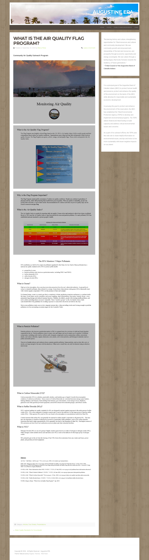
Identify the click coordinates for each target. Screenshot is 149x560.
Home (102, 27)
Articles (25, 524)
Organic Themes (34, 554)
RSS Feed (44, 554)
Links (136, 27)
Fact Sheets (32, 524)
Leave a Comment (89, 48)
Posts (109, 27)
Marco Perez (42, 48)
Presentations (41, 524)
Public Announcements (123, 27)
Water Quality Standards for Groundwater (28, 530)
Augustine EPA (113, 12)
